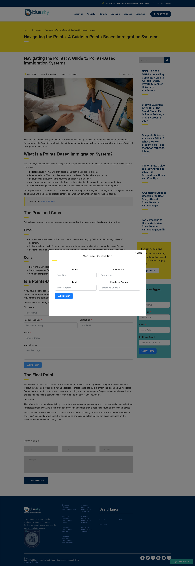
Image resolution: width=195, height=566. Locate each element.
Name (75, 269)
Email (74, 282)
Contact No (118, 269)
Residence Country (119, 282)
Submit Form (64, 296)
